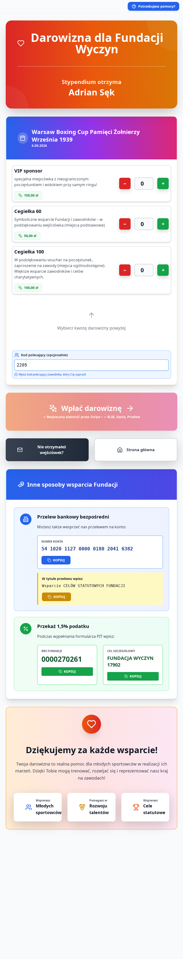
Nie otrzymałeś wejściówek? (51, 449)
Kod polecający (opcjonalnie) (44, 355)
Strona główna (141, 449)
